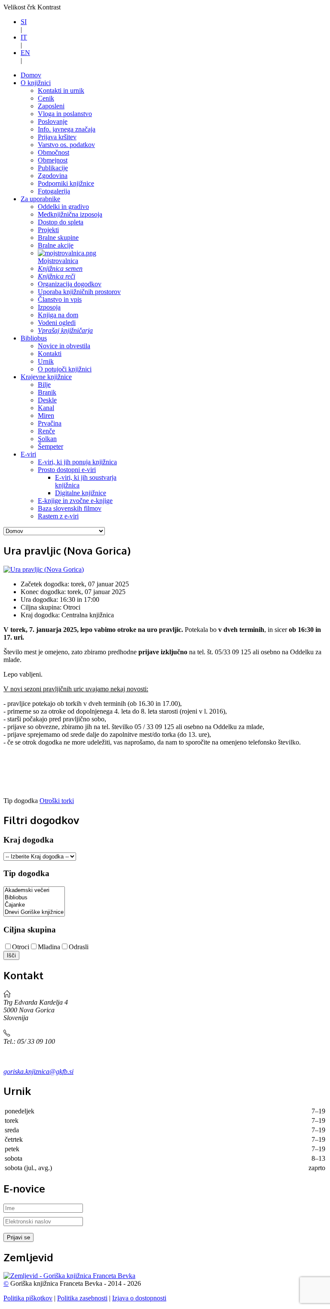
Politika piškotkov (27, 1298)
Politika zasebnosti (82, 1298)
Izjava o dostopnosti (139, 1298)
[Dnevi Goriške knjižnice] (34, 912)
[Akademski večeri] (34, 890)
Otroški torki (57, 800)
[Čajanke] (34, 905)
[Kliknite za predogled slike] (43, 569)
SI (24, 21)
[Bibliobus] (34, 897)
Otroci (20, 946)
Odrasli (79, 946)
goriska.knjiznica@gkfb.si (38, 1071)
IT (24, 37)
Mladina (49, 946)
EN (25, 52)
